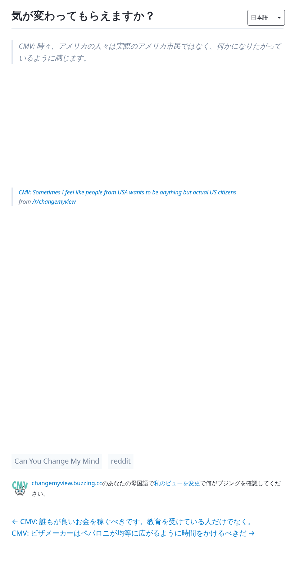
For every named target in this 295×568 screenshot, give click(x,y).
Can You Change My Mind (56, 461)
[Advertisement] (147, 125)
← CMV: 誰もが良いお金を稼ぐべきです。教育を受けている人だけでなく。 (133, 521)
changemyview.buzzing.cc (67, 483)
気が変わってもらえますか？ (83, 15)
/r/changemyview (53, 202)
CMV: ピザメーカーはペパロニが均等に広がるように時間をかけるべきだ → (133, 533)
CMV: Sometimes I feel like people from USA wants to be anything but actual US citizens (127, 192)
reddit (121, 461)
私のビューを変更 (177, 483)
